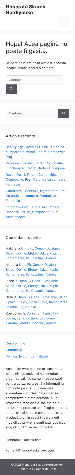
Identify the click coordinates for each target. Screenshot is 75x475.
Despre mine (15, 343)
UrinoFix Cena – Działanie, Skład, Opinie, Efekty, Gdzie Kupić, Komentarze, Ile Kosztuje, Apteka (34, 253)
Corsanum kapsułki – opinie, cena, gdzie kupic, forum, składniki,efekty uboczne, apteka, (32, 318)
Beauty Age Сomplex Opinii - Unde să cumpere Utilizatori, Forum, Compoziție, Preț (36, 152)
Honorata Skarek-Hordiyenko (27, 9)
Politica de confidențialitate (27, 356)
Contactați (14, 350)
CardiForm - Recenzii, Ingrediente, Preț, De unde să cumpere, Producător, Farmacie (36, 196)
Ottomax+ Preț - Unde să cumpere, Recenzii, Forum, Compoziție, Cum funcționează (33, 212)
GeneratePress (46, 469)
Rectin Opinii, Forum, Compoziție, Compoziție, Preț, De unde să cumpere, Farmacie (36, 179)
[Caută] (11, 89)
